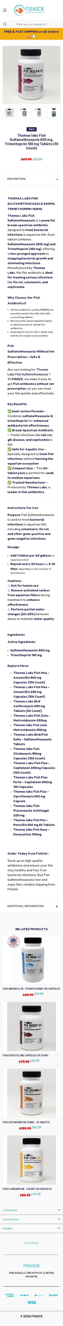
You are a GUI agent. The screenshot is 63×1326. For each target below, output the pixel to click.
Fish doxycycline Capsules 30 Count (25, 1055)
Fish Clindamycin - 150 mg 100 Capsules (27, 1189)
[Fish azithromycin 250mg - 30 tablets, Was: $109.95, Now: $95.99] (31, 1093)
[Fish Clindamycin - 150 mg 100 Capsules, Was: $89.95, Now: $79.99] (31, 1160)
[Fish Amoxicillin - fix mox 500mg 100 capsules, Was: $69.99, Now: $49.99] (31, 959)
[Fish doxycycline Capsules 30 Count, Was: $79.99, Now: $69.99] (31, 1026)
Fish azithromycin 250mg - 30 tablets (26, 1122)
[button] (31, 179)
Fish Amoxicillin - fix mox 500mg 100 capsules (31, 988)
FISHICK (44, 309)
